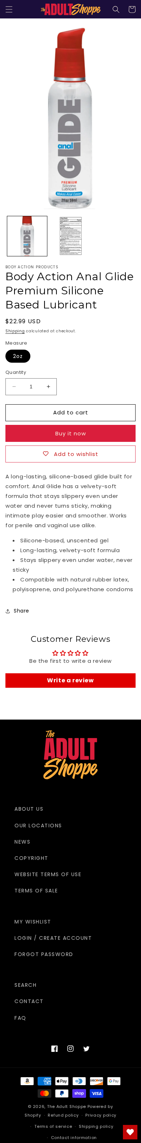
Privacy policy (100, 1115)
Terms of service (53, 1126)
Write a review (70, 680)
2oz (18, 356)
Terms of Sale (36, 890)
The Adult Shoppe (66, 1106)
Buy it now (70, 433)
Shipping (15, 331)
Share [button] (21, 610)
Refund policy (63, 1115)
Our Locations (38, 825)
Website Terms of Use (47, 874)
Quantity (15, 372)
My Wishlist (32, 921)
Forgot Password (43, 954)
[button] (9, 9)
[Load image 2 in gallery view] (70, 236)
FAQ (20, 1018)
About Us (28, 809)
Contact (29, 1001)
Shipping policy (96, 1126)
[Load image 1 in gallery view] (27, 236)
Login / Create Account (53, 938)
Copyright (31, 858)
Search (25, 985)
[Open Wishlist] (130, 1132)
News (22, 841)
